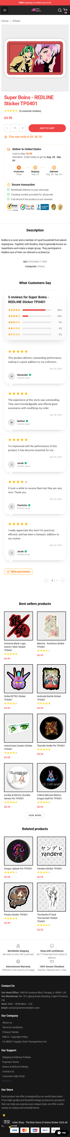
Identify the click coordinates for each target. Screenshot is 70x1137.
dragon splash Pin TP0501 (18, 868)
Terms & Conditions (12, 1027)
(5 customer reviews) (30, 111)
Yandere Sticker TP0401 (49, 868)
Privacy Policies (10, 1032)
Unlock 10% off (7, 1122)
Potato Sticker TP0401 (16, 914)
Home (4, 21)
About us (7, 1022)
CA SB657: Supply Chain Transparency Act (24, 1041)
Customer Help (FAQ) (13, 1076)
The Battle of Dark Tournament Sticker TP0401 (47, 918)
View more (35, 815)
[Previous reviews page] (46, 581)
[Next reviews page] (63, 581)
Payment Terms (10, 1062)
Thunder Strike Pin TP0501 (51, 745)
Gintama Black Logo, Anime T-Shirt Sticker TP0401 (15, 647)
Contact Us (8, 1071)
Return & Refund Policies (15, 1066)
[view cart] (65, 10)
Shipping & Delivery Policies (16, 1057)
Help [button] (64, 1133)
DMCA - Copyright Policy (15, 1036)
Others (16, 21)
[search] (60, 10)
